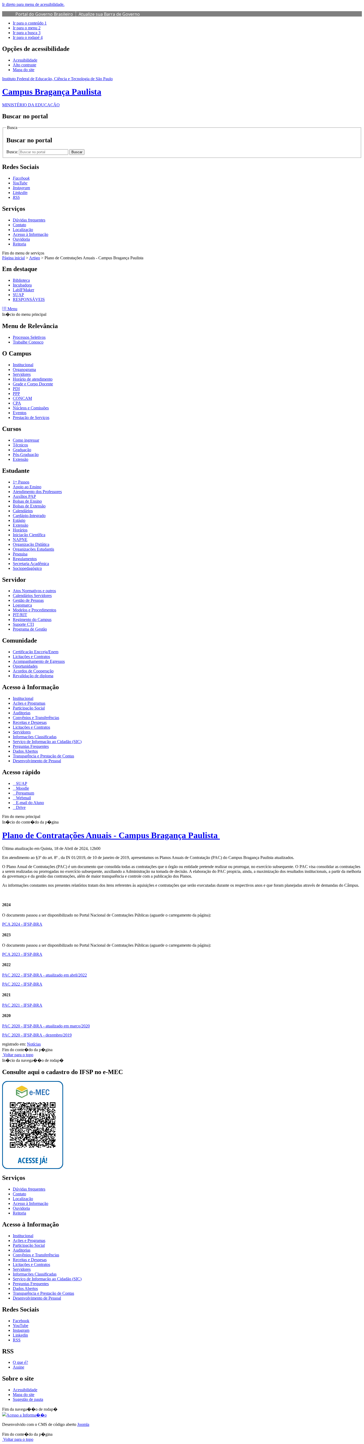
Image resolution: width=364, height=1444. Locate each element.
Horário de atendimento (32, 379)
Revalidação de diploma (33, 675)
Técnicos (20, 445)
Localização (23, 229)
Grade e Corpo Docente (33, 384)
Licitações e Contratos (31, 656)
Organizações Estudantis (33, 549)
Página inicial (13, 258)
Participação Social (29, 708)
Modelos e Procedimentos (34, 610)
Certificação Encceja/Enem (35, 652)
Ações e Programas (29, 703)
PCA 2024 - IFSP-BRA (22, 924)
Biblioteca (21, 280)
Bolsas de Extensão (29, 506)
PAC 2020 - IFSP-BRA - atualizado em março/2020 (46, 1026)
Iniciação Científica (29, 535)
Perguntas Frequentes (31, 746)
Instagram (21, 1330)
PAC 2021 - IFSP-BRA (22, 1005)
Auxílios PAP (24, 496)
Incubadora (22, 285)
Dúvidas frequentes (29, 220)
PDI (16, 388)
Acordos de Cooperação (33, 671)
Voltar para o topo (17, 1054)
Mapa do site (23, 69)
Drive (20, 807)
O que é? (20, 1362)
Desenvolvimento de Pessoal (37, 761)
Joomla (83, 1424)
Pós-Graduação (26, 454)
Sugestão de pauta (28, 1399)
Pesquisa (20, 554)
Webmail (23, 798)
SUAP (18, 294)
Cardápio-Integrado (29, 515)
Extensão (20, 459)
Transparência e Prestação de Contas (43, 756)
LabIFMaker (23, 290)
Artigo (34, 258)
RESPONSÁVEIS (29, 299)
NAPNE (20, 539)
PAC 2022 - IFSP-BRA (22, 984)
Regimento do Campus (32, 619)
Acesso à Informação (30, 234)
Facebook (21, 1320)
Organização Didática (31, 544)
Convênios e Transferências (36, 717)
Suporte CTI (23, 624)
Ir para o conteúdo (30, 23)
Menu (11, 308)
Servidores (22, 374)
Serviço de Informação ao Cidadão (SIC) (47, 741)
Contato (19, 225)
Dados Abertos (25, 751)
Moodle (22, 788)
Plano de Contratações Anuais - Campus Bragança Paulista (111, 835)
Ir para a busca (27, 32)
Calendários (23, 511)
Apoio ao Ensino (27, 487)
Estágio (19, 520)
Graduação (22, 449)
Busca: (12, 152)
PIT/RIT (20, 614)
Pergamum (24, 793)
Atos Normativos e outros (34, 590)
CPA (17, 403)
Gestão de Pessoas (28, 600)
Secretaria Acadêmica (31, 563)
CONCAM (22, 398)
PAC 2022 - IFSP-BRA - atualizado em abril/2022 (44, 975)
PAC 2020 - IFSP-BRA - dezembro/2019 (37, 1035)
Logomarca (22, 605)
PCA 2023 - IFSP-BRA (22, 954)
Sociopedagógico (27, 568)
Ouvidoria (21, 239)
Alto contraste (24, 65)
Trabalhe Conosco (28, 342)
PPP (16, 393)
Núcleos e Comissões (31, 408)
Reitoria (19, 244)
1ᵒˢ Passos (21, 482)
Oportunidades (25, 666)
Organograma (24, 369)
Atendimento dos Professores (37, 491)
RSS (17, 1340)
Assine (18, 1367)
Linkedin (20, 1335)
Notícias (34, 1044)
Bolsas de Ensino (27, 501)
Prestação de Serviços (31, 417)
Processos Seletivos (29, 337)
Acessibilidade (25, 60)
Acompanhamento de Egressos (39, 661)
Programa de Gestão (30, 629)
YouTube (20, 1325)
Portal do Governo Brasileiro (44, 14)
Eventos (19, 412)
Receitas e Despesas (30, 722)
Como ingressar (26, 440)
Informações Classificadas (34, 737)
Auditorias (21, 713)
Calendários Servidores (32, 595)
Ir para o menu (27, 28)
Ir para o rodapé (28, 37)
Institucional (23, 364)
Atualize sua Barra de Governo (109, 14)
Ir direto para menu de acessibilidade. (33, 4)
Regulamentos (25, 558)
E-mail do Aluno (29, 802)
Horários (20, 530)
